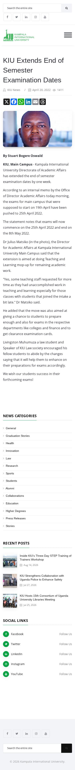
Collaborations (15, 495)
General (11, 428)
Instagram (18, 664)
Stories (10, 526)
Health (10, 443)
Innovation (12, 450)
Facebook (17, 634)
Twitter (15, 644)
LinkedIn (16, 654)
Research (12, 465)
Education (12, 503)
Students (11, 480)
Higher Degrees (16, 511)
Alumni (10, 488)
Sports (10, 473)
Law (8, 458)
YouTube (17, 674)
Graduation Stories (18, 435)
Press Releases (16, 518)
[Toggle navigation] (68, 35)
